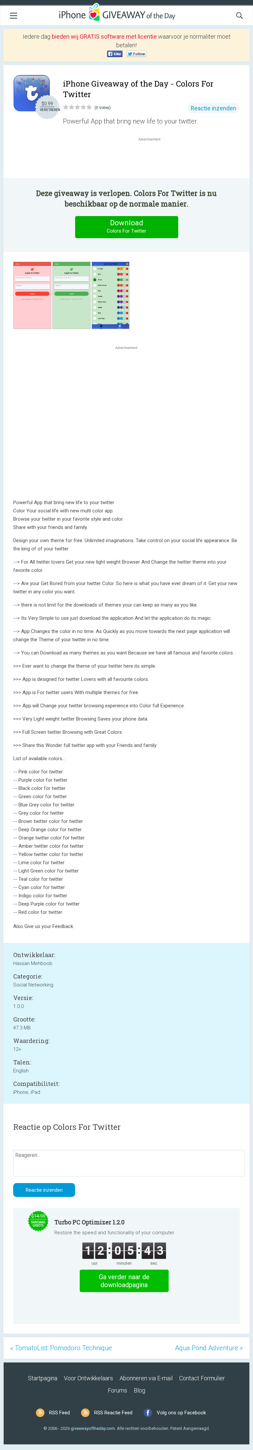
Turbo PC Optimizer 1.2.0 (89, 1222)
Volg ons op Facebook (181, 1413)
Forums (117, 1390)
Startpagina (42, 1378)
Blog (139, 1390)
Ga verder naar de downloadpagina (124, 1281)
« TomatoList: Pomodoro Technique (61, 1348)
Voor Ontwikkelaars (88, 1378)
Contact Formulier (202, 1378)
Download (126, 226)
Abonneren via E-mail (146, 1378)
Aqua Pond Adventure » (209, 1348)
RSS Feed (59, 1413)
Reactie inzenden (213, 108)
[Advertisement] (152, 158)
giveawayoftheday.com (93, 1428)
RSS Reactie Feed (113, 1413)
